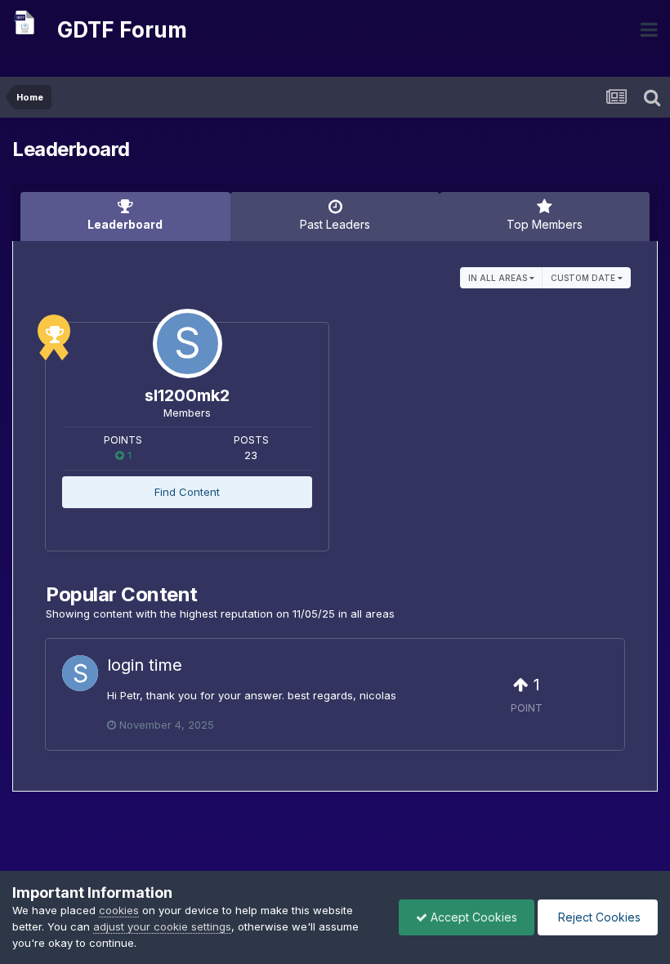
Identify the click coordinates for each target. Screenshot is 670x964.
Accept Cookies (472, 917)
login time (144, 665)
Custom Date (584, 278)
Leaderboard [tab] (125, 224)
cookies (119, 910)
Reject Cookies (598, 917)
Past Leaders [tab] (335, 224)
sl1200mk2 (187, 395)
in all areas (498, 278)
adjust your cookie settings (162, 926)
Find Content (187, 491)
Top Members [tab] (545, 224)
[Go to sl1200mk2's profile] (187, 343)
